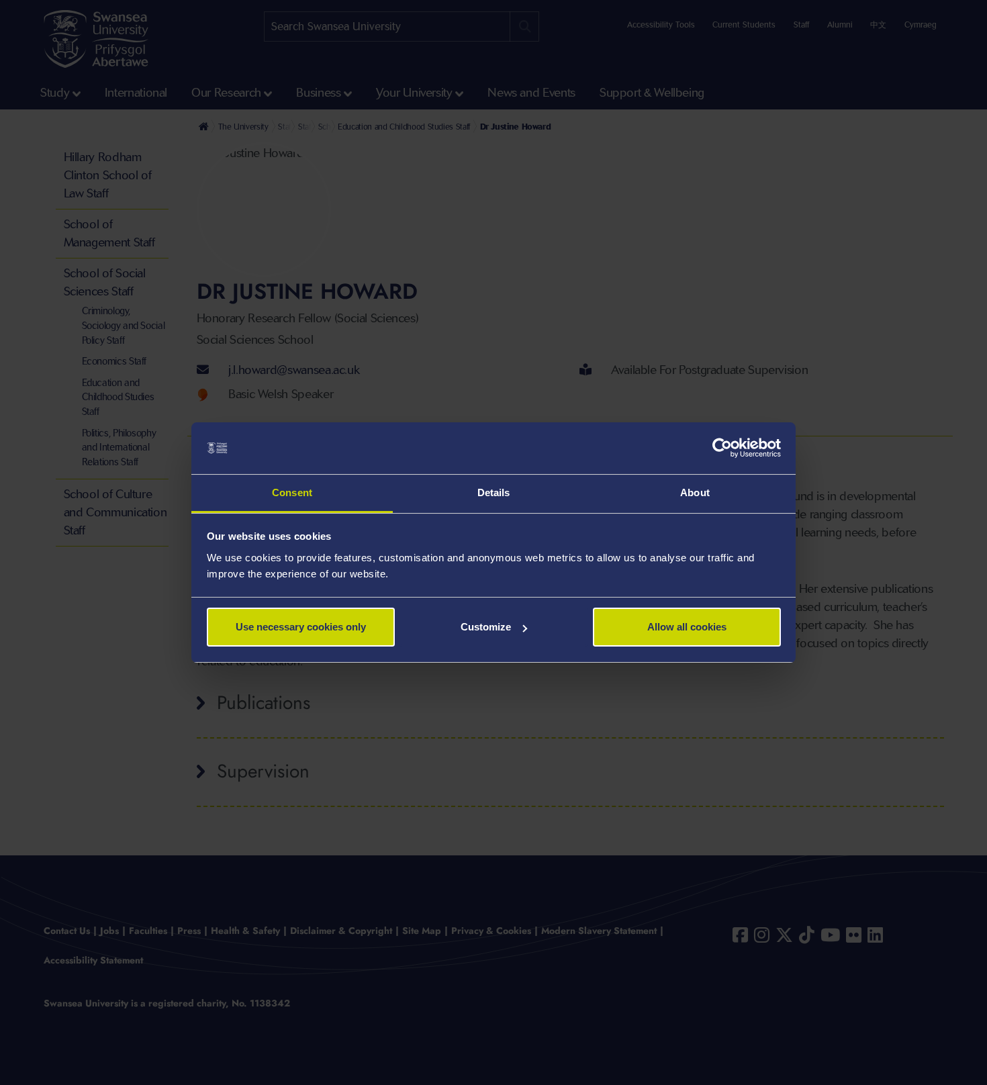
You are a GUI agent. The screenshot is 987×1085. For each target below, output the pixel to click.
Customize (486, 626)
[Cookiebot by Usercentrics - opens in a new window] (722, 448)
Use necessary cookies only (301, 626)
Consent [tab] (292, 492)
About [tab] (695, 492)
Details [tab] (493, 492)
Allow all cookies (686, 626)
